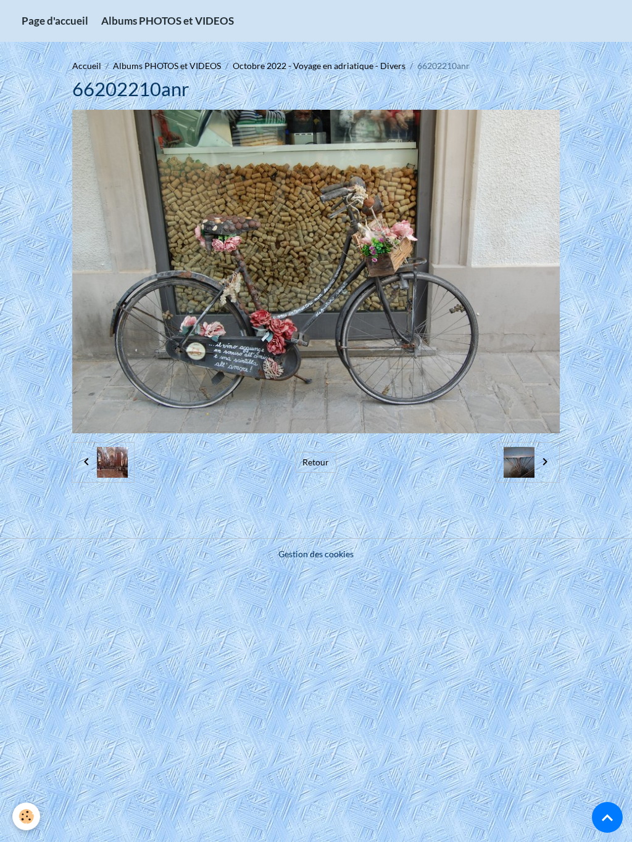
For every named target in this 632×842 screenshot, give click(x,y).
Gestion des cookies (316, 554)
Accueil (86, 65)
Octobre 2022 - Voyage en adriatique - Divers (319, 65)
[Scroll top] (607, 817)
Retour (315, 462)
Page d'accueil (55, 20)
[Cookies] (26, 816)
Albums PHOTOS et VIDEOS (167, 20)
